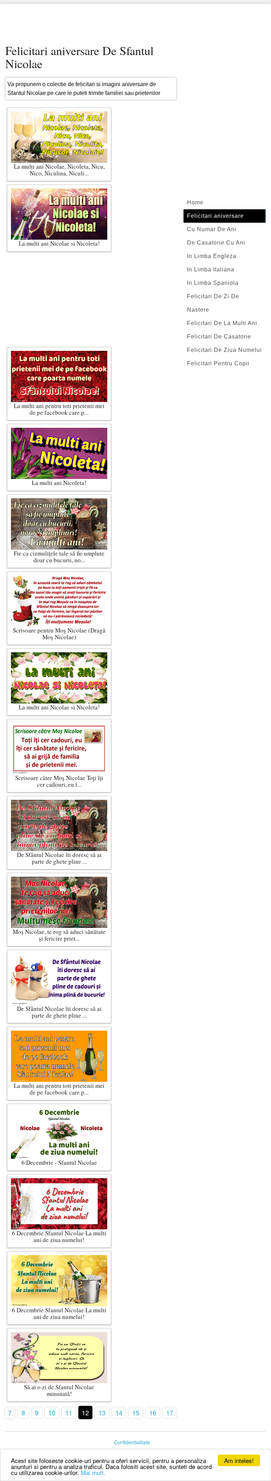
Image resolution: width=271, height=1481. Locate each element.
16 (152, 1412)
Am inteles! (239, 1460)
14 (118, 1412)
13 (102, 1412)
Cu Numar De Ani (211, 229)
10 (51, 1412)
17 (169, 1412)
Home (195, 202)
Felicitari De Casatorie (219, 337)
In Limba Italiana (210, 269)
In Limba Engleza (211, 256)
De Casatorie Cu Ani (216, 243)
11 (68, 1412)
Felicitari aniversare (215, 216)
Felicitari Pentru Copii (218, 363)
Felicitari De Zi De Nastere (213, 303)
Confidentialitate (132, 1442)
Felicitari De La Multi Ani (222, 323)
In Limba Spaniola (213, 283)
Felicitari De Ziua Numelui (224, 350)
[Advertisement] (135, 25)
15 (135, 1412)
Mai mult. (93, 1472)
